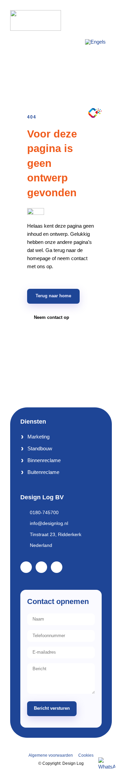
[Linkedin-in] (41, 567)
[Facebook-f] (26, 567)
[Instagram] (56, 567)
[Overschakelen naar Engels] (95, 42)
